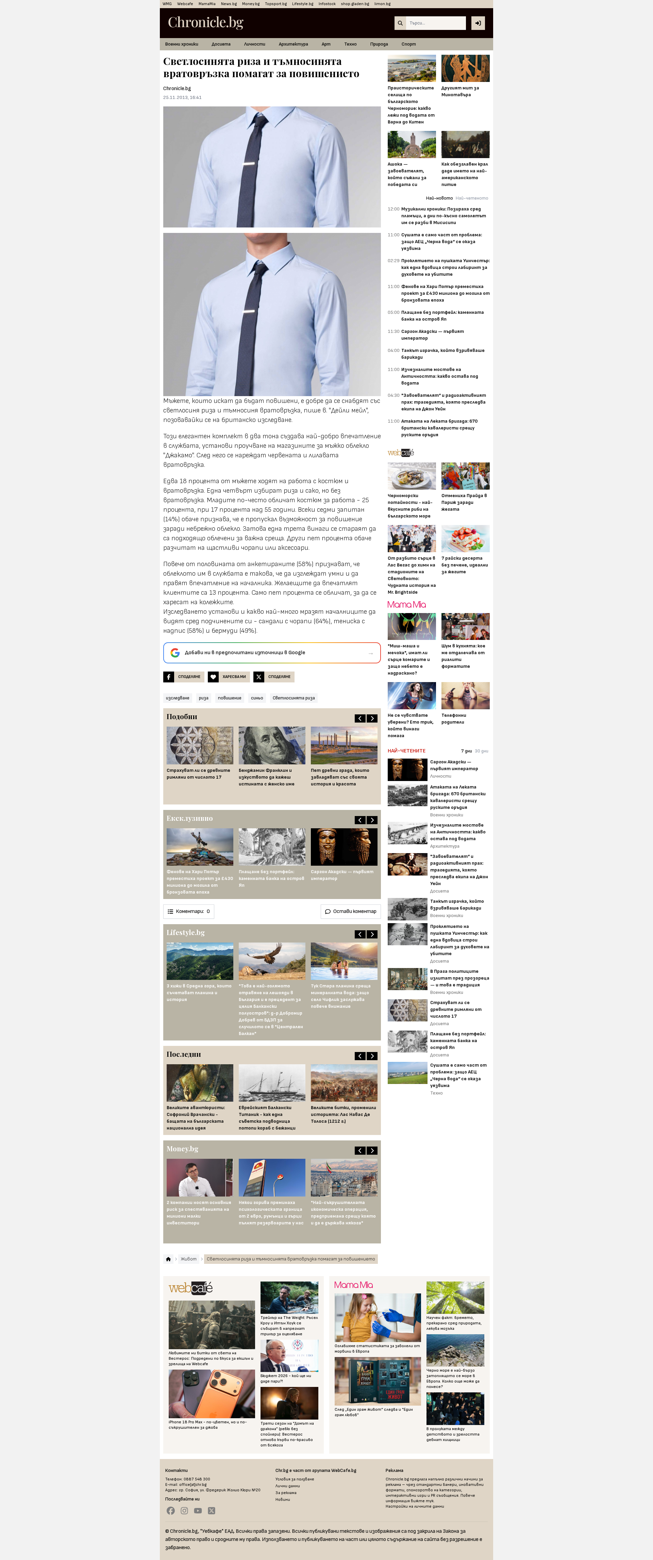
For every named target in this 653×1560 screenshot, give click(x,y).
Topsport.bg (276, 3)
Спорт (409, 44)
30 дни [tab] (481, 751)
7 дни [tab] (466, 751)
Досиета (221, 44)
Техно (350, 44)
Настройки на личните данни (415, 1506)
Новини (282, 1499)
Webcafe (185, 3)
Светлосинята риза (294, 698)
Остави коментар (354, 911)
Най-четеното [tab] (472, 198)
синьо (257, 698)
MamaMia (207, 3)
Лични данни (287, 1486)
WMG (167, 3)
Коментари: (193, 911)
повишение (229, 698)
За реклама (286, 1492)
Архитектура (293, 44)
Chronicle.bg (177, 88)
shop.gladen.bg (355, 3)
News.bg (229, 3)
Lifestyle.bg (302, 3)
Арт (326, 44)
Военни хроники (181, 44)
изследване (177, 698)
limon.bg (382, 3)
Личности (254, 44)
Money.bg (250, 3)
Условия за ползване (294, 1479)
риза (203, 698)
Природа (379, 44)
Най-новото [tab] (439, 198)
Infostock (327, 3)
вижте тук (422, 1501)
